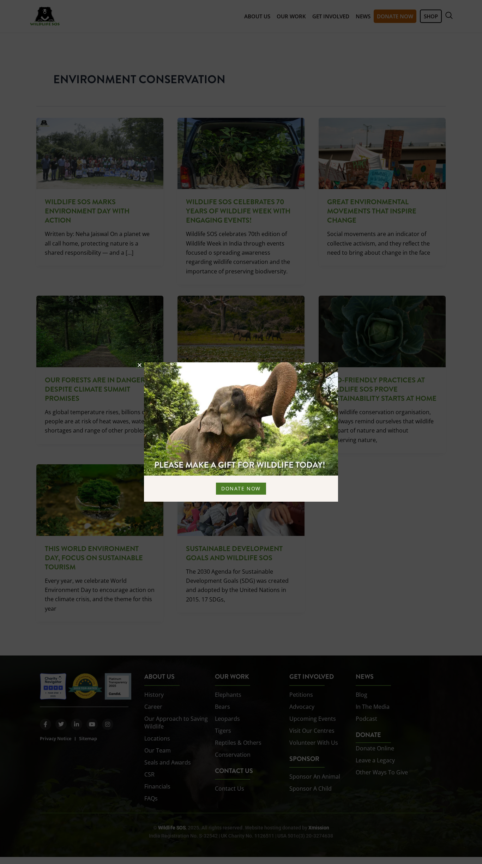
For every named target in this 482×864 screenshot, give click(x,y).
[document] (241, 432)
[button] (139, 365)
